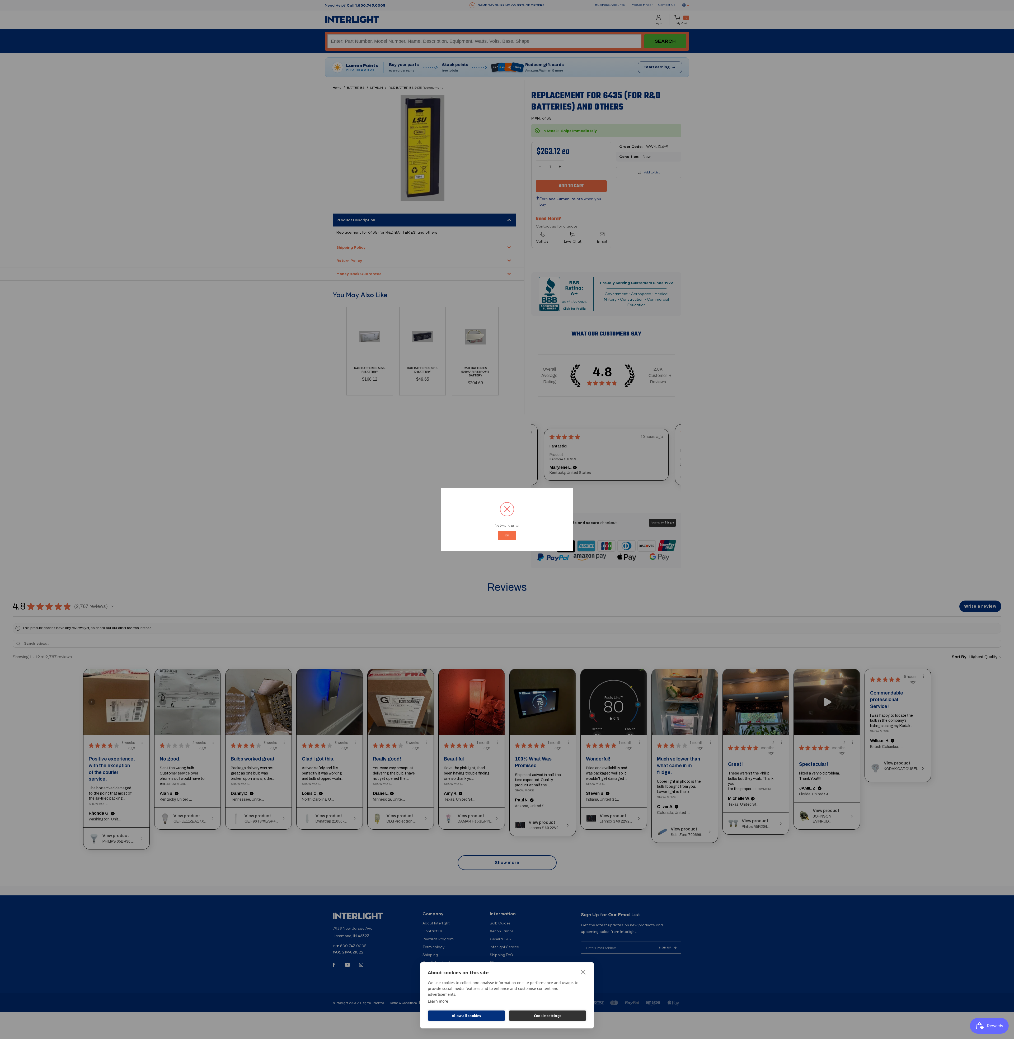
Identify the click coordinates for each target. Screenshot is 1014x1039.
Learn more (438, 1001)
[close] (583, 972)
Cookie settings (547, 1015)
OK (507, 535)
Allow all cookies (466, 1015)
